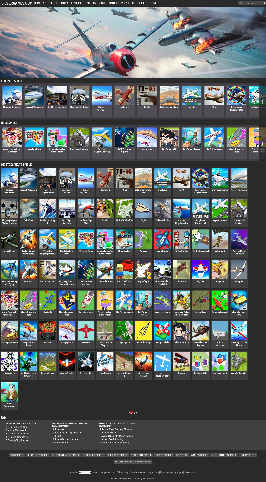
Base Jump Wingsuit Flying (10, 283)
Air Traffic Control (201, 250)
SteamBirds (200, 312)
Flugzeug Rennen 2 (124, 374)
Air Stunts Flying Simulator (28, 374)
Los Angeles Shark (9, 342)
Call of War (29, 220)
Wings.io (239, 281)
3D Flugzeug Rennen (143, 374)
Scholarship (122, 472)
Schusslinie (10, 373)
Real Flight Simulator (67, 221)
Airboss (143, 250)
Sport (102, 3)
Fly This (200, 281)
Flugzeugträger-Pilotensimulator (9, 221)
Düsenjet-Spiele (93, 455)
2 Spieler (142, 3)
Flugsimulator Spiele (66, 455)
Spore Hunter (163, 250)
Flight (143, 220)
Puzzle (125, 3)
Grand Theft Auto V (124, 283)
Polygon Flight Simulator (238, 252)
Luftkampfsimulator (169, 107)
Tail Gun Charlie (163, 220)
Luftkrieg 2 (220, 250)
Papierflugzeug (143, 342)
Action (65, 3)
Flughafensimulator (86, 313)
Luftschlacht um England (200, 344)
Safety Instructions (219, 344)
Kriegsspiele (248, 455)
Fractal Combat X (48, 281)
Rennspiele (77, 3)
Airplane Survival (220, 312)
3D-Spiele (182, 455)
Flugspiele (17, 455)
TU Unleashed (124, 250)
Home (37, 3)
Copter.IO (48, 312)
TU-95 (147, 107)
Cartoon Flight (200, 373)
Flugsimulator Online (79, 107)
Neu (45, 3)
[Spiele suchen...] (264, 3)
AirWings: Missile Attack (239, 344)
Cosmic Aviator (67, 373)
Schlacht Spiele (141, 455)
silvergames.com (17, 3)
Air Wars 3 (28, 281)
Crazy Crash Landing (79, 148)
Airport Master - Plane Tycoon (105, 313)
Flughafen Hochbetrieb (200, 221)
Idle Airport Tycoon (191, 148)
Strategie (113, 3)
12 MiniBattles (181, 250)
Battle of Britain (105, 281)
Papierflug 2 (143, 281)
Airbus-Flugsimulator (181, 221)
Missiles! (86, 342)
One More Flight (220, 373)
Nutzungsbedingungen (171, 472)
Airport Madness (220, 220)
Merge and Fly (162, 342)
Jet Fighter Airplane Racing (29, 252)
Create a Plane (34, 148)
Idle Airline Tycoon (214, 148)
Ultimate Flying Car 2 (239, 313)
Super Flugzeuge (162, 312)
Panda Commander (9, 405)
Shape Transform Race (236, 150)
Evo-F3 (105, 220)
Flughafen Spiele (38, 455)
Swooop (181, 373)
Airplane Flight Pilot (86, 221)
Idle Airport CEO (169, 148)
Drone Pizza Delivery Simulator (12, 150)
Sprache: (74, 472)
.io (133, 3)
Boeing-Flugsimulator (102, 108)
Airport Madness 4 (34, 107)
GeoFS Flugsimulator (57, 107)
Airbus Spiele (199, 455)
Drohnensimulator (220, 189)
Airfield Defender (239, 373)
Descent (48, 342)
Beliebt (54, 3)
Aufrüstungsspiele (224, 455)
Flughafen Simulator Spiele (133, 461)
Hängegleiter (147, 148)
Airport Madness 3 (239, 189)
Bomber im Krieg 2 (47, 221)
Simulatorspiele (117, 455)
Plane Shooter (105, 373)
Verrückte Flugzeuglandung (102, 150)
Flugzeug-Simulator (12, 107)
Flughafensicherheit (67, 313)
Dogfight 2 (124, 107)
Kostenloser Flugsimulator (236, 108)
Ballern (91, 3)
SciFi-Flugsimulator (162, 374)
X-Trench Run (86, 373)
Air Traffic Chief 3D (124, 220)
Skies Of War (9, 250)
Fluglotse (192, 107)
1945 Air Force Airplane (124, 150)
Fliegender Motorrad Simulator (181, 313)
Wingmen (220, 281)
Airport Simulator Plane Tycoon (57, 150)
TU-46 (214, 107)
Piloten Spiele (164, 455)
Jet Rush (182, 281)
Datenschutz (190, 472)
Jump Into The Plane (28, 344)
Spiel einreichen (138, 472)
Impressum (153, 472)
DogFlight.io (124, 342)
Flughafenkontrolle (67, 252)
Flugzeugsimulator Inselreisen (67, 283)
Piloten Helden (47, 373)
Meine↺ (154, 3)
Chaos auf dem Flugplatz (105, 344)
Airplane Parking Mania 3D (162, 283)
